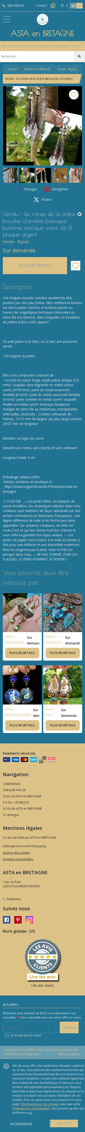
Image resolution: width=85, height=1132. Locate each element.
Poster (45, 199)
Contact (41, 6)
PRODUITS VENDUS (37, 69)
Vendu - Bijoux (66, 69)
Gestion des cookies (16, 853)
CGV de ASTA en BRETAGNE (23, 809)
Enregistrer (59, 189)
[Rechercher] (79, 56)
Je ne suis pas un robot (26, 1035)
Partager (30, 189)
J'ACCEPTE (64, 1123)
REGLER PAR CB (15, 790)
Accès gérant (71, 1054)
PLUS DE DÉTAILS (35, 265)
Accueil (12, 69)
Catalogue (12, 815)
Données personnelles (18, 859)
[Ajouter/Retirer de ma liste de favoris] (75, 265)
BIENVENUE (12, 784)
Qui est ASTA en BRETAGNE (23, 796)
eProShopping (28, 1054)
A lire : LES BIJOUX (17, 802)
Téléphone (13, 899)
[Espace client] (53, 5)
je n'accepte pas (21, 1123)
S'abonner (69, 1027)
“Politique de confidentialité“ (31, 1108)
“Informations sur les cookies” (40, 1104)
